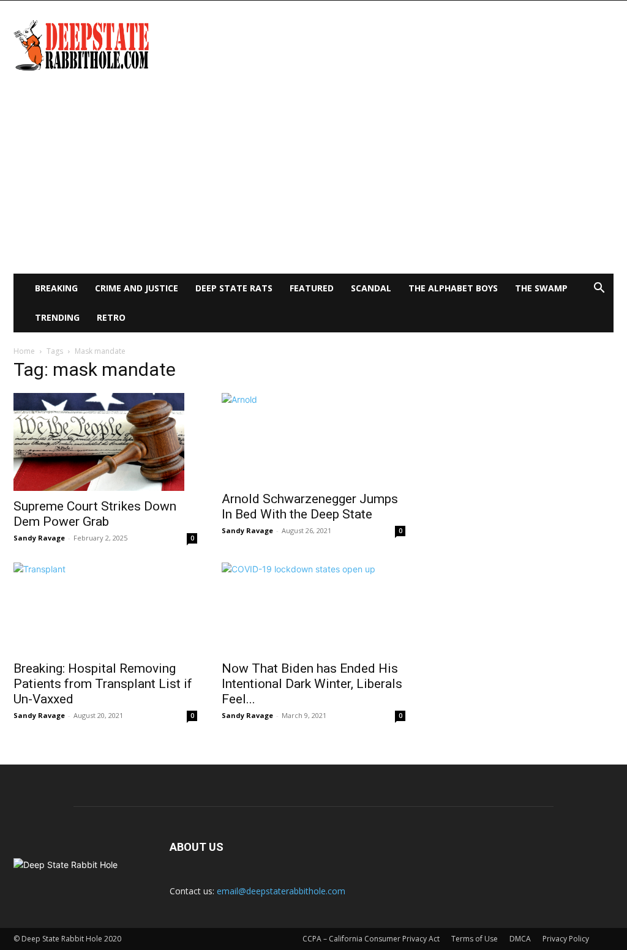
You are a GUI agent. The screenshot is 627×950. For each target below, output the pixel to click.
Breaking (56, 288)
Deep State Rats (233, 288)
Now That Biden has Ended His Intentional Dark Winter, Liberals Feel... (312, 683)
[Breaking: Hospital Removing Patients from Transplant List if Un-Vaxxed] (105, 608)
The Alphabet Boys (453, 288)
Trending (57, 317)
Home (24, 351)
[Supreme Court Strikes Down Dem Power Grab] (105, 442)
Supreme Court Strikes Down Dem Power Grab (94, 514)
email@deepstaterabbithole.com (281, 891)
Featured (312, 288)
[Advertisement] (313, 181)
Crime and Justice (136, 288)
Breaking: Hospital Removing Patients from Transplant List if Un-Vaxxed (102, 683)
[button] (599, 289)
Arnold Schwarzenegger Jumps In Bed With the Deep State (310, 507)
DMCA (520, 938)
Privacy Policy (566, 938)
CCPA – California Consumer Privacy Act (371, 938)
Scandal (371, 288)
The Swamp (541, 288)
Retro (111, 317)
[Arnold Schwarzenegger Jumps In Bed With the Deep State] (313, 438)
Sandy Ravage (39, 537)
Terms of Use (474, 938)
